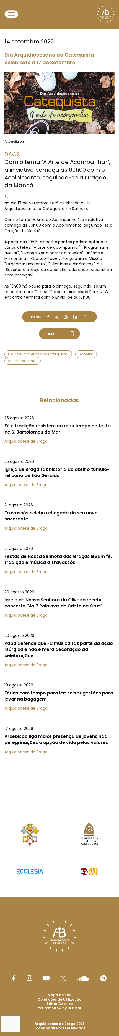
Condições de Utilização (59, 999)
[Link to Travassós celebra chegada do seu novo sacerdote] (59, 516)
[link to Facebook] (13, 978)
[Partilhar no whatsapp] (66, 317)
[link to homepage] (106, 14)
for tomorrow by (59, 1008)
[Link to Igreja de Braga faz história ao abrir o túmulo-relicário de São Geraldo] (59, 473)
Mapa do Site (59, 995)
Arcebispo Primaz (22, 360)
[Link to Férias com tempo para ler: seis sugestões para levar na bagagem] (59, 696)
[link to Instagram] (29, 978)
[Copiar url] (85, 317)
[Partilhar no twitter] (56, 317)
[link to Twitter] (63, 978)
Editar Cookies (60, 1004)
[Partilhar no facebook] (48, 317)
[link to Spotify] (103, 978)
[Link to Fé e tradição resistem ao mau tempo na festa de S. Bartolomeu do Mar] (59, 429)
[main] (59, 388)
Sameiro (86, 354)
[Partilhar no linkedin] (75, 317)
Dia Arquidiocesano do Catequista (38, 354)
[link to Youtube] (46, 978)
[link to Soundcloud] (83, 978)
